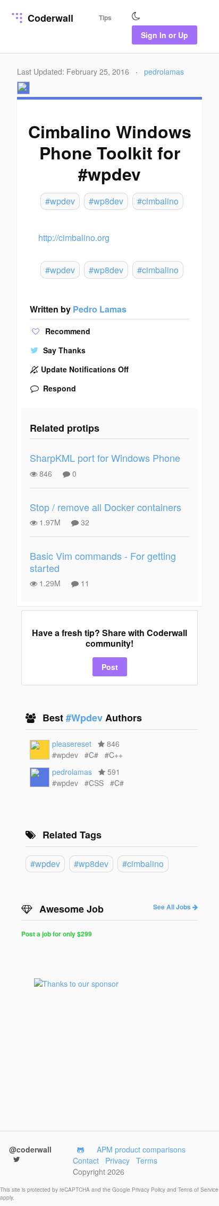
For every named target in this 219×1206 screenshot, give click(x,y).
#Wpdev (85, 718)
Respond (58, 388)
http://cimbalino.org (74, 237)
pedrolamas (164, 71)
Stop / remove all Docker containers (105, 507)
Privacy (117, 1160)
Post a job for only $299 (56, 934)
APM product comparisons (141, 1149)
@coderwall (30, 1149)
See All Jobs (172, 907)
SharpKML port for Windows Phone (105, 457)
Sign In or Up (164, 35)
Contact (86, 1160)
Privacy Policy (149, 1189)
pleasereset (71, 743)
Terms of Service (198, 1189)
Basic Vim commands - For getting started (103, 562)
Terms (146, 1160)
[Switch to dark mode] (136, 16)
